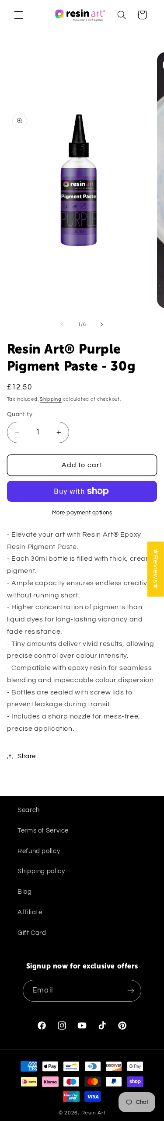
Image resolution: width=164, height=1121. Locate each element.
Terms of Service (43, 830)
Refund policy (38, 851)
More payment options (82, 513)
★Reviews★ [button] (155, 569)
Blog (24, 891)
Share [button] (26, 756)
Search (28, 810)
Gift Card (31, 933)
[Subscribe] (130, 990)
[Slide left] (62, 324)
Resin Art (93, 1113)
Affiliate (29, 912)
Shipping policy (41, 871)
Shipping (51, 399)
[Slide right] (102, 324)
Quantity (19, 414)
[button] (18, 15)
